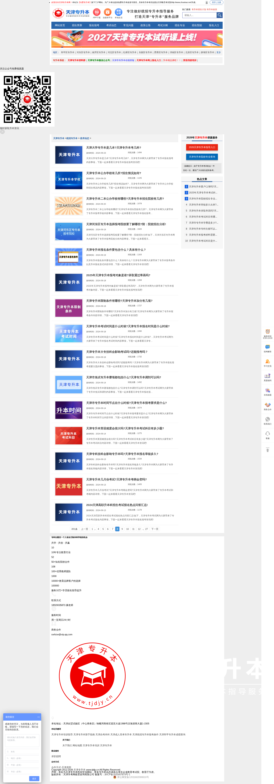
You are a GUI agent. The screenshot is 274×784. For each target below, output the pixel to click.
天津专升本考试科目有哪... (201, 216)
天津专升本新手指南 (84, 734)
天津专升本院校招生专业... (201, 198)
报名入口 (214, 25)
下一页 (154, 529)
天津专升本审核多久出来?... (202, 204)
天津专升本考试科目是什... (201, 240)
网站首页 (60, 25)
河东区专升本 (83, 52)
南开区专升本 (98, 52)
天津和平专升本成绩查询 (172, 734)
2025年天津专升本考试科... (201, 192)
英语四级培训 (189, 60)
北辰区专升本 (192, 52)
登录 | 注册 (216, 2)
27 (146, 529)
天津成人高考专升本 (121, 734)
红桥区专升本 (130, 52)
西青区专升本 (161, 52)
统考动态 (84, 138)
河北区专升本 (114, 52)
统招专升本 (72, 138)
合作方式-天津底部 (61, 767)
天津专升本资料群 (76, 60)
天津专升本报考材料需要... (201, 234)
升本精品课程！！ (172, 60)
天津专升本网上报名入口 (149, 60)
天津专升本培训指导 (62, 734)
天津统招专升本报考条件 (145, 734)
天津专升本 (59, 138)
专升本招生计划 (199, 9)
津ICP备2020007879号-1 (117, 774)
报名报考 (94, 25)
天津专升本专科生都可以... (201, 228)
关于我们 (67, 745)
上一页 (84, 529)
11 (133, 529)
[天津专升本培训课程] (137, 45)
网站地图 (77, 745)
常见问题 (128, 25)
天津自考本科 (102, 734)
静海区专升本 (207, 52)
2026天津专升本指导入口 (202, 147)
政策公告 (145, 25)
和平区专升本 (67, 52)
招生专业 (180, 25)
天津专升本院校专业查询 (202, 156)
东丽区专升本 (145, 52)
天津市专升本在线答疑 (123, 60)
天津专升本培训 (91, 745)
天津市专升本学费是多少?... (202, 222)
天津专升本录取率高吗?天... (202, 210)
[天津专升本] (71, 13)
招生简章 (77, 25)
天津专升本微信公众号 (99, 60)
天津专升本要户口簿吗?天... (202, 186)
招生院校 (197, 25)
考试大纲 (163, 25)
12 (139, 529)
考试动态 (111, 25)
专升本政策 (212, 9)
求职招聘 (56, 756)
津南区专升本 (176, 52)
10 (127, 529)
